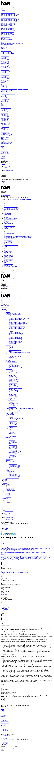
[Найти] (2, 9)
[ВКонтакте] (1, 534)
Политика (3, 725)
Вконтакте (5, 181)
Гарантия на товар (5, 723)
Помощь (3, 726)
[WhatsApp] (11, 534)
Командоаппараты (27, 548)
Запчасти (11, 347)
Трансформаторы (13, 464)
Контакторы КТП (20, 556)
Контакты (44, 548)
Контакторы (12, 371)
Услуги (2, 710)
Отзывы (5, 605)
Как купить (9, 486)
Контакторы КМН (26, 558)
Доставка (5, 609)
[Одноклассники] (3, 534)
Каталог (8, 312)
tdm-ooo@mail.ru (5, 177)
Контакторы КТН (24, 559)
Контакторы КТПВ (23, 557)
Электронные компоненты (39, 552)
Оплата (5, 608)
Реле (10, 431)
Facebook (5, 182)
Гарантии (5, 611)
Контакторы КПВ (28, 556)
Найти (2, 749)
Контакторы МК (15, 557)
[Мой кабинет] (1, 289)
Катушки (21, 548)
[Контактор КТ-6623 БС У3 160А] (14, 572)
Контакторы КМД (7, 557)
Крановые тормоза (13, 403)
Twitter (5, 184)
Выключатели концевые (15, 332)
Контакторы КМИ (17, 558)
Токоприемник (40, 550)
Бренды (2, 711)
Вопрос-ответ (4, 733)
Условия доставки (5, 721)
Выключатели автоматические (16, 317)
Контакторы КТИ (5, 556)
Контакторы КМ (9, 558)
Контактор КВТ (32, 557)
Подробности (4, 594)
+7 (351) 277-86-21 (5, 160)
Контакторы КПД (37, 556)
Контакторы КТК (35, 558)
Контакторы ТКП (16, 559)
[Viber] (9, 534)
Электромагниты (13, 474)
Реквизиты (3, 724)
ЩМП (23, 552)
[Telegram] (15, 534)
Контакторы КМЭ (40, 557)
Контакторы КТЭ (8, 559)
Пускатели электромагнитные (16, 418)
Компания (8, 494)
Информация (4, 717)
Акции (2, 709)
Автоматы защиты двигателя (7, 547)
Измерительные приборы (15, 356)
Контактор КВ (12, 556)
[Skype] (13, 534)
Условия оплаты (4, 720)
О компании (3, 715)
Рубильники (12, 440)
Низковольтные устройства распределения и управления (22, 410)
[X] (7, 534)
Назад (9, 310)
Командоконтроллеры (14, 365)
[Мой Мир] (5, 534)
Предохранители (10, 550)
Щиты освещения (17, 552)
